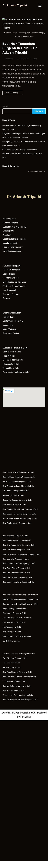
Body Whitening (9, 329)
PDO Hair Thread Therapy (14, 286)
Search (5, 106)
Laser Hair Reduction (12, 313)
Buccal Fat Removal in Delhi (15, 348)
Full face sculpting (10, 223)
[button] (37, 5)
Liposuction (8, 325)
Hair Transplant (9, 290)
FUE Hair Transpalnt (11, 266)
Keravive (6, 298)
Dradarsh (9, 59)
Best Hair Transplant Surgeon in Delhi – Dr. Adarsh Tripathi (20, 48)
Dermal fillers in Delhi (12, 352)
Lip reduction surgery (12, 251)
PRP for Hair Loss (11, 278)
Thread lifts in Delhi (11, 368)
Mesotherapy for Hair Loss (14, 282)
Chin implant (8, 231)
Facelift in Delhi (9, 356)
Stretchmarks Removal (13, 321)
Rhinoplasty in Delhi (11, 364)
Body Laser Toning (11, 333)
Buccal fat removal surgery (14, 227)
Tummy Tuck (8, 317)
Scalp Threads (9, 274)
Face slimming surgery (13, 247)
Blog (35, 59)
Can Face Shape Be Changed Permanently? (19, 150)
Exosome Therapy (11, 294)
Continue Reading (14, 92)
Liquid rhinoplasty (10, 243)
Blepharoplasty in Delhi (13, 360)
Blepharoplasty (9, 218)
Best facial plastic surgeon (14, 239)
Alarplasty (7, 235)
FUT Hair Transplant (11, 270)
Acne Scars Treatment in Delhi (16, 372)
